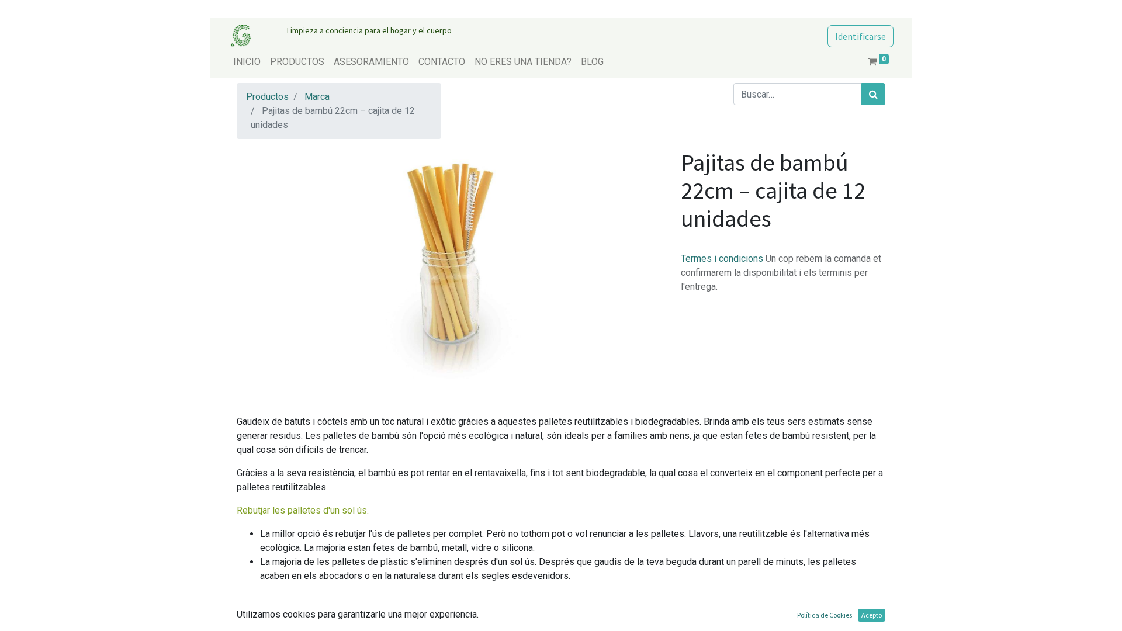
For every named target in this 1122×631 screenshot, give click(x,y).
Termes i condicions (723, 258)
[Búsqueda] (873, 94)
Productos (267, 96)
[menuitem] (246, 62)
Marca (317, 96)
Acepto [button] (871, 615)
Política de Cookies (824, 615)
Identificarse (860, 36)
